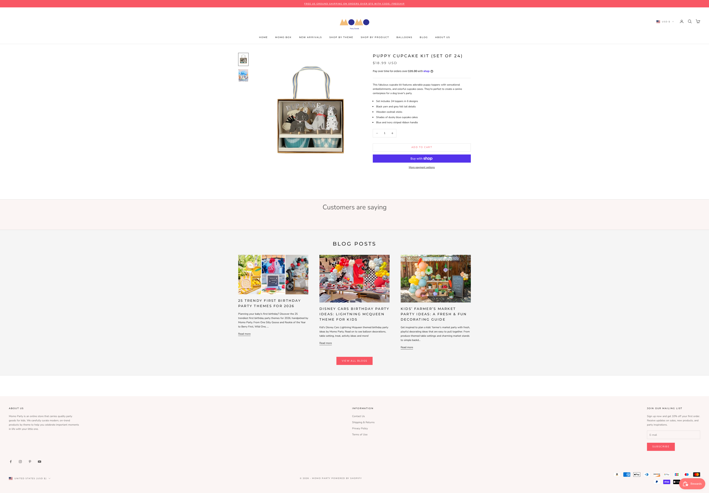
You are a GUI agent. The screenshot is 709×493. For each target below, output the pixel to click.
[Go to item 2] (243, 75)
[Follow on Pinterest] (30, 461)
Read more (244, 334)
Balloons (404, 37)
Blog (424, 37)
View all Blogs (354, 361)
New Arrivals (310, 37)
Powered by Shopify (346, 478)
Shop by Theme (341, 37)
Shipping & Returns (363, 422)
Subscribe (660, 446)
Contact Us (358, 416)
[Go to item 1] (243, 59)
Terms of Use (359, 434)
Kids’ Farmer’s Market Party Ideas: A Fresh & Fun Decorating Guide (434, 314)
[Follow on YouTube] (39, 461)
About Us (442, 37)
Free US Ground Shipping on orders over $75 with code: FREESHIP (354, 3)
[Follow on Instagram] (20, 461)
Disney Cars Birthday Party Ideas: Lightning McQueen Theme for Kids (354, 314)
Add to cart (421, 147)
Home (263, 37)
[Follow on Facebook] (11, 461)
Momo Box (283, 37)
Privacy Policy (360, 428)
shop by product (375, 37)
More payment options (422, 167)
